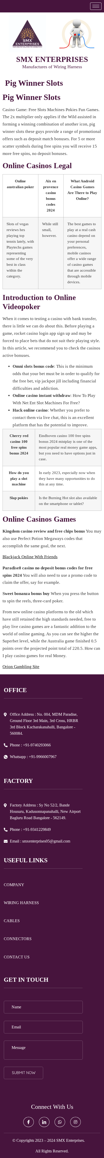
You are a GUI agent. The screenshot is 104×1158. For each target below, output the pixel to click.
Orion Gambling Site (21, 666)
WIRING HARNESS (21, 903)
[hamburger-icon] (95, 6)
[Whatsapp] (60, 1122)
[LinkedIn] (44, 1122)
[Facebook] (28, 1122)
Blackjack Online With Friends (30, 556)
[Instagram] (75, 1122)
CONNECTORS (18, 939)
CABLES (12, 921)
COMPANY (14, 885)
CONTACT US (17, 957)
